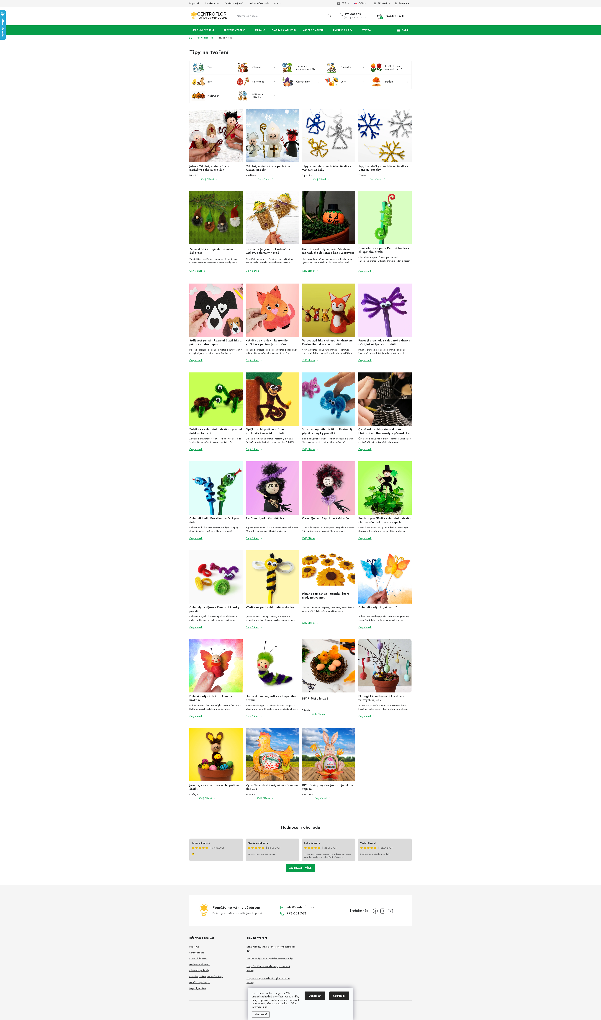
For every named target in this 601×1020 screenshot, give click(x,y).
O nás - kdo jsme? (234, 3)
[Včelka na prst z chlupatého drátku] (272, 577)
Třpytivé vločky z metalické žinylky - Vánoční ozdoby (383, 168)
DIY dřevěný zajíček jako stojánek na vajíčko (327, 787)
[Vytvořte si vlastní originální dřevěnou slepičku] (272, 754)
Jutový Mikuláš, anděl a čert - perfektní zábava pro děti (209, 168)
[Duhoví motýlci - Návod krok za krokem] (216, 665)
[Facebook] (375, 911)
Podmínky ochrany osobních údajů (206, 976)
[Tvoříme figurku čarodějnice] (272, 488)
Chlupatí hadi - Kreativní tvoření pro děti (214, 520)
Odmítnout (314, 996)
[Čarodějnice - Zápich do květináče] (328, 488)
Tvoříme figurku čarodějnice (265, 518)
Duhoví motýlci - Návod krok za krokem (210, 698)
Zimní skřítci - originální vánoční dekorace (211, 251)
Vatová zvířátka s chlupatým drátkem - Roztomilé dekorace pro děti (328, 342)
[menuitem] (204, 30)
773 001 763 (352, 14)
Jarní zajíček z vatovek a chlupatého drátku (214, 787)
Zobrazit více (300, 868)
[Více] (403, 30)
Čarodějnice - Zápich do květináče (325, 518)
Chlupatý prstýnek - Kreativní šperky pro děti (214, 609)
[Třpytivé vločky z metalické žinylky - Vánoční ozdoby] (385, 135)
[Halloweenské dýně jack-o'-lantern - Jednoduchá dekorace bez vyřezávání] (328, 218)
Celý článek (207, 179)
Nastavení (261, 1014)
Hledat (329, 16)
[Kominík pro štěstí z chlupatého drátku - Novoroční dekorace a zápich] (385, 488)
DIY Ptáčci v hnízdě (315, 699)
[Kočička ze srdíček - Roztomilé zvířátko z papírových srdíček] (272, 310)
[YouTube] (390, 911)
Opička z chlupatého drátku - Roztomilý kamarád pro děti (266, 431)
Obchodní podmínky (199, 970)
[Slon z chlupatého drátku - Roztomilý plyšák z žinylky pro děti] (328, 399)
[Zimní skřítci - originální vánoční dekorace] (216, 218)
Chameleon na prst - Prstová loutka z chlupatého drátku (383, 250)
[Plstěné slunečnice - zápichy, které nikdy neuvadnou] (328, 570)
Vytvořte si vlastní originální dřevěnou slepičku (272, 787)
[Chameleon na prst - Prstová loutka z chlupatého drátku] (385, 217)
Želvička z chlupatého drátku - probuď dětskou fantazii (215, 431)
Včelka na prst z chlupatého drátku (270, 607)
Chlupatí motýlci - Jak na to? (377, 607)
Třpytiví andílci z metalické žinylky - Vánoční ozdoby (326, 168)
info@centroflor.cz (300, 907)
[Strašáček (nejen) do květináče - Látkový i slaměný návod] (272, 218)
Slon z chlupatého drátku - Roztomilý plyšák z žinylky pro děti (327, 431)
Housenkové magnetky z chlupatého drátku (271, 698)
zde (265, 1007)
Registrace (404, 3)
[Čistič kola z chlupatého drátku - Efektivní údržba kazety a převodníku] (385, 399)
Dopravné (194, 3)
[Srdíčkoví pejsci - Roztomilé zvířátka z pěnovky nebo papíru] (216, 310)
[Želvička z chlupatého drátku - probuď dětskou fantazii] (216, 399)
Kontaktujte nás (212, 3)
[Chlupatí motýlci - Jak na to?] (385, 577)
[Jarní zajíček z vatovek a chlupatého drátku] (216, 754)
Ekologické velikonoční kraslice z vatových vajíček (381, 698)
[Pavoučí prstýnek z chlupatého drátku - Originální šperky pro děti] (385, 310)
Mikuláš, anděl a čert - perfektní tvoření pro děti (268, 168)
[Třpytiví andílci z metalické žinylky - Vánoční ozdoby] (328, 135)
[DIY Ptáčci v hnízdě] (328, 667)
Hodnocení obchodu (259, 3)
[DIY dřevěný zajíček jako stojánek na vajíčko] (328, 754)
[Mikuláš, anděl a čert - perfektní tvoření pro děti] (272, 135)
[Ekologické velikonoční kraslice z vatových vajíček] (385, 665)
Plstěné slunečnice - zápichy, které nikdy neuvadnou (326, 596)
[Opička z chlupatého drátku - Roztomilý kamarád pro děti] (272, 399)
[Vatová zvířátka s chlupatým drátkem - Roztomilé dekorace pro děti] (328, 310)
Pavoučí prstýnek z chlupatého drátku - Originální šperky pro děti (384, 342)
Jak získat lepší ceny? (199, 982)
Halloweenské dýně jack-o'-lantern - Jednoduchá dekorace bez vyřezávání (328, 251)
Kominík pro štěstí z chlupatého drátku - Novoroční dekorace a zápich (384, 520)
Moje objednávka (197, 988)
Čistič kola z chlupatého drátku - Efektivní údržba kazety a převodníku (384, 431)
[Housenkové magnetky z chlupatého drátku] (272, 665)
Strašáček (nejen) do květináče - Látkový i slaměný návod (268, 251)
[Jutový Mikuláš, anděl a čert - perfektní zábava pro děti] (216, 135)
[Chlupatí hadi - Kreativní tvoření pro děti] (216, 488)
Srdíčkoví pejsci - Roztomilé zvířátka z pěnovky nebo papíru (215, 342)
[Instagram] (382, 911)
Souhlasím (339, 996)
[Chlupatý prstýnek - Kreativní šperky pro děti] (216, 577)
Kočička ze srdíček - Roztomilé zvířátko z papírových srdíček (267, 342)
